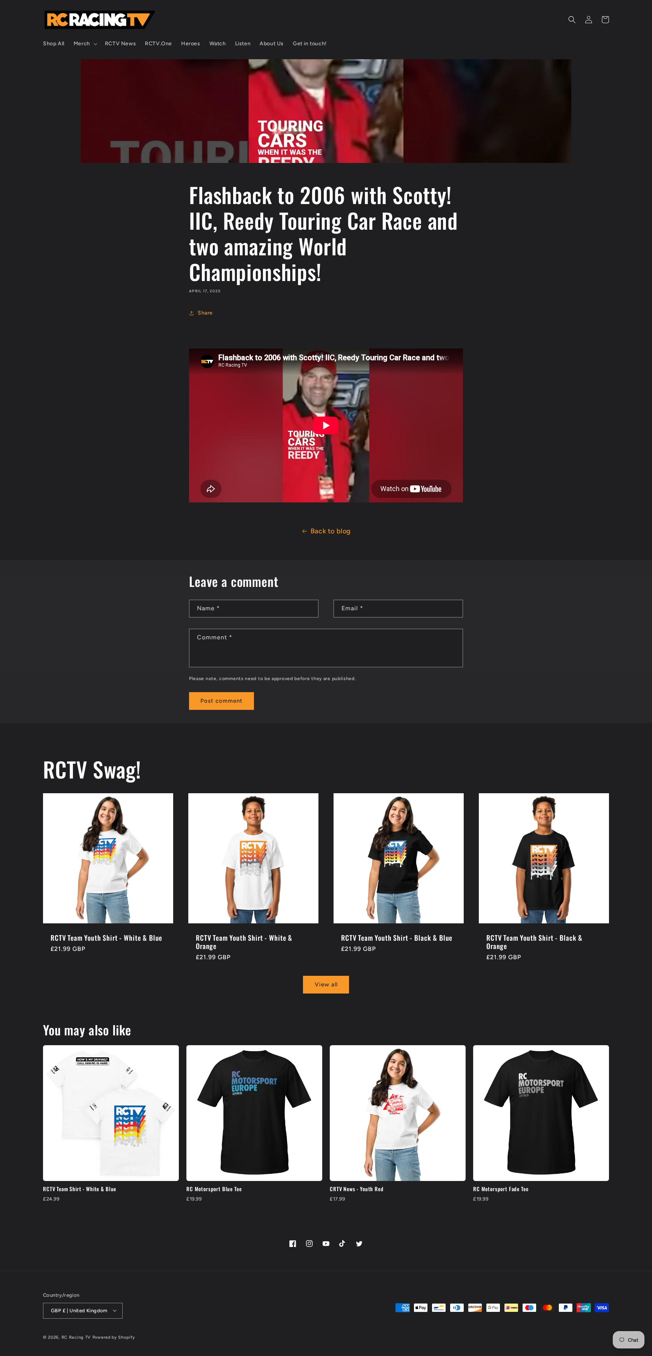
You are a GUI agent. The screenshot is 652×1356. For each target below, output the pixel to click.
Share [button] (205, 313)
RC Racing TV (77, 1337)
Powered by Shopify (113, 1337)
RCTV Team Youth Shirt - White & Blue (106, 938)
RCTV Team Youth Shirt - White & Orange (244, 942)
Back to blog (331, 531)
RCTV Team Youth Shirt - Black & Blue (396, 938)
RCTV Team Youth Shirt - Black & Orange (534, 942)
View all (326, 984)
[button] (84, 44)
